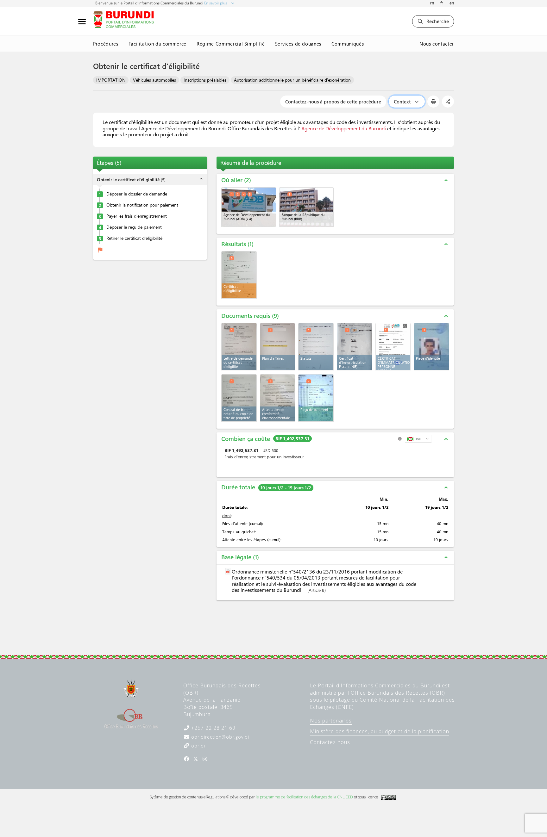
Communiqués (347, 43)
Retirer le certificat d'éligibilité (134, 238)
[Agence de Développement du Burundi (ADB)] (248, 207)
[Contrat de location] (239, 398)
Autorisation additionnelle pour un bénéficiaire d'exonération (292, 80)
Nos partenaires (331, 720)
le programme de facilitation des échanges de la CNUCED (304, 797)
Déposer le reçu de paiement (134, 227)
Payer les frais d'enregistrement (136, 216)
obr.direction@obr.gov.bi (219, 737)
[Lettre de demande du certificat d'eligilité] (239, 346)
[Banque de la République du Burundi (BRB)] (306, 207)
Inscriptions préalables (205, 80)
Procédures (105, 43)
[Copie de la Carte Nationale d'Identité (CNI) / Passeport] (431, 346)
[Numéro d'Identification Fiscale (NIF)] (354, 346)
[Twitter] (195, 758)
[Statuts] (316, 346)
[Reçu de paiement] (316, 398)
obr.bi (197, 746)
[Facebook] (186, 758)
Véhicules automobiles (154, 80)
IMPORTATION (110, 80)
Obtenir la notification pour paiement (142, 205)
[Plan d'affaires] (277, 346)
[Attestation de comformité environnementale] (277, 398)
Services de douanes (298, 43)
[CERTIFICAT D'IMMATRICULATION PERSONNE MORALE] (393, 346)
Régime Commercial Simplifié (231, 43)
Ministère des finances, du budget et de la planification (379, 731)
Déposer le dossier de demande (136, 194)
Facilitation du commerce (158, 43)
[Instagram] (205, 758)
